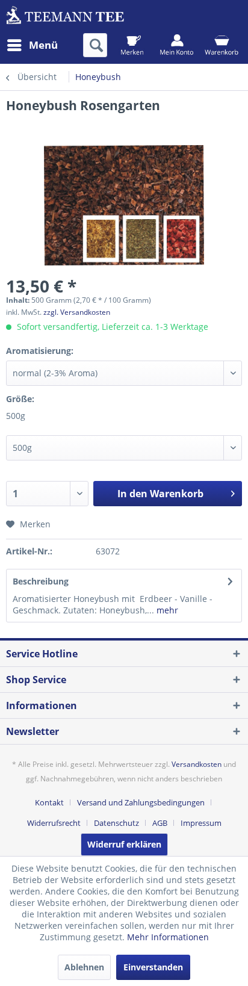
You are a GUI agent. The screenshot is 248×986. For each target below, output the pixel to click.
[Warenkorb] (221, 45)
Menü (43, 45)
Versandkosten (197, 764)
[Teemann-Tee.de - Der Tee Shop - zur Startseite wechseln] (65, 16)
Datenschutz (116, 822)
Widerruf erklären (124, 844)
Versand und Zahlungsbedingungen (141, 802)
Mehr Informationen (168, 937)
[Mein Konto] (176, 45)
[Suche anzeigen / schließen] (95, 45)
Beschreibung (41, 581)
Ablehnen (84, 967)
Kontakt (49, 802)
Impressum (201, 822)
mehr (166, 610)
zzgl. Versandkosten (76, 312)
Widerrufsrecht (54, 822)
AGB (159, 822)
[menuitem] (32, 45)
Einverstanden (153, 967)
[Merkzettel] (132, 45)
